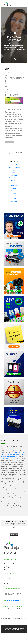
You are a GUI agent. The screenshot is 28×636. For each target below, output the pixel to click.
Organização (14, 185)
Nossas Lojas (7, 578)
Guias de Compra (14, 177)
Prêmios (14, 193)
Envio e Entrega (8, 568)
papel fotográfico (12, 456)
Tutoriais (14, 203)
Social (14, 198)
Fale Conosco (7, 570)
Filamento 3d (14, 175)
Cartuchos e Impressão (14, 167)
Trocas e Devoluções (9, 564)
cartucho (14, 452)
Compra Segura (8, 566)
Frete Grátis (7, 584)
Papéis (14, 188)
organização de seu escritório (9, 458)
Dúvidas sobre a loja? (9, 582)
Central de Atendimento (10, 562)
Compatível (14, 170)
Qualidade (14, 196)
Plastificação (14, 190)
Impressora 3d (14, 180)
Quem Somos (7, 576)
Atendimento (14, 164)
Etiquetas (14, 172)
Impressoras (14, 183)
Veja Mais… (9, 142)
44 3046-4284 (13, 600)
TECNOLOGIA (14, 201)
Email (14, 527)
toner (19, 452)
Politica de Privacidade (10, 580)
